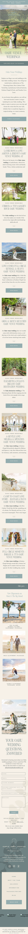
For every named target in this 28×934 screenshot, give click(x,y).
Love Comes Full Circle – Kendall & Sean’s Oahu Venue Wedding (14, 269)
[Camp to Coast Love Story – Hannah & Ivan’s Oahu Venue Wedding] (14, 482)
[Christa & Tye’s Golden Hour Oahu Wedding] (14, 192)
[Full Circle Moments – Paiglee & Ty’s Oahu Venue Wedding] (14, 537)
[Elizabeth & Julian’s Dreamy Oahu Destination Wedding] (14, 367)
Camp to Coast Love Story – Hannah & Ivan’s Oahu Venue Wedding (14, 499)
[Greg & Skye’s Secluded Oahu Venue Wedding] (14, 307)
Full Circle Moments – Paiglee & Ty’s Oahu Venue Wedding (14, 555)
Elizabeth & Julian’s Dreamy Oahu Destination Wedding (14, 384)
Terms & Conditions (11, 930)
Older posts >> (22, 586)
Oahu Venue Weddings (14, 148)
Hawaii (18, 2)
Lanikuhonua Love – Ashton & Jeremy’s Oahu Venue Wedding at (14, 154)
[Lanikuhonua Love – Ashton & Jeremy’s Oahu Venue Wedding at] (14, 136)
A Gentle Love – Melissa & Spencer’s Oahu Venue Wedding (14, 439)
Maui (12, 2)
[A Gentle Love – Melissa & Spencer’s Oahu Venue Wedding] (14, 422)
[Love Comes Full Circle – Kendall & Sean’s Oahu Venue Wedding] (14, 252)
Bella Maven (14, 933)
